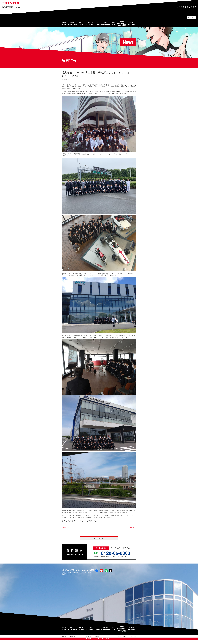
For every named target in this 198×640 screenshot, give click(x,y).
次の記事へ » (132, 527)
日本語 (191, 17)
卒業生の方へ (126, 636)
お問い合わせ (64, 636)
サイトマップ (79, 636)
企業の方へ (119, 636)
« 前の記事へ (65, 527)
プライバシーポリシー (89, 636)
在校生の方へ (133, 636)
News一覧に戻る (99, 538)
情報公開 (97, 636)
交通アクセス (72, 636)
